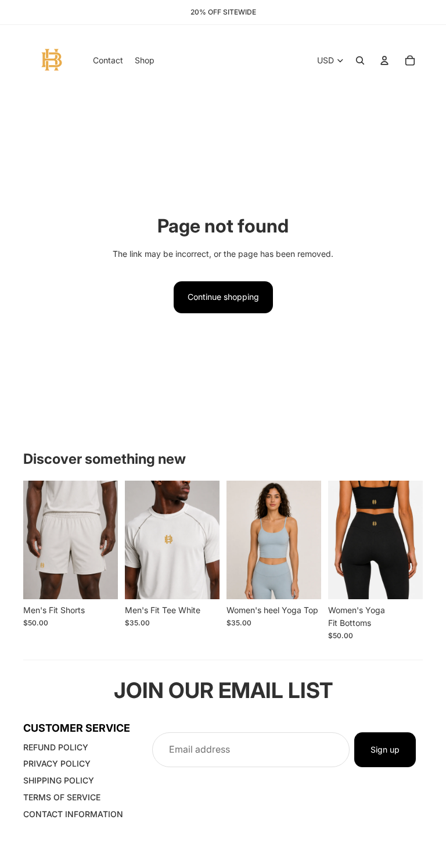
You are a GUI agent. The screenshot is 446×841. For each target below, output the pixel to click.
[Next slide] (109, 540)
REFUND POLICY (55, 747)
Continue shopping (223, 297)
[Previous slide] (32, 540)
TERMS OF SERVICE (61, 797)
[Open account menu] (384, 60)
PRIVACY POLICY (57, 763)
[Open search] (360, 60)
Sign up (385, 749)
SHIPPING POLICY (58, 780)
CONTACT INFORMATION (73, 814)
